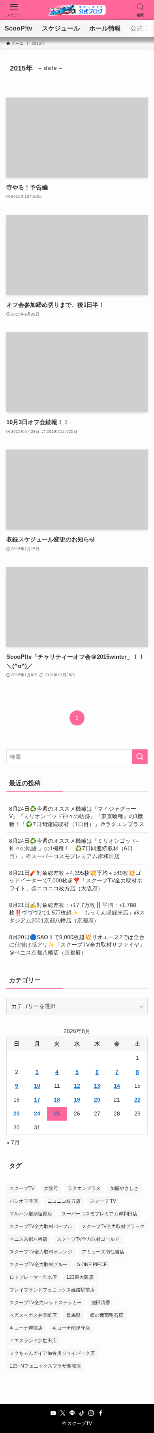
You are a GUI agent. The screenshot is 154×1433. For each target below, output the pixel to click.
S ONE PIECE (92, 1264)
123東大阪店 (80, 1277)
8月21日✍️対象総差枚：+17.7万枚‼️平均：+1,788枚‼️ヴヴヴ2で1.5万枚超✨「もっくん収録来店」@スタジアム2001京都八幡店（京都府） (77, 913)
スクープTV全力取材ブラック (113, 1226)
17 (37, 1099)
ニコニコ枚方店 (64, 1201)
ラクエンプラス (84, 1188)
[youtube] (53, 1413)
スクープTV (21, 1188)
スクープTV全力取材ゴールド (88, 1239)
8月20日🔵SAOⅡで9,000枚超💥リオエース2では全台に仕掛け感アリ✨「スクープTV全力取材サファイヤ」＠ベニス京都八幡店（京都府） (77, 945)
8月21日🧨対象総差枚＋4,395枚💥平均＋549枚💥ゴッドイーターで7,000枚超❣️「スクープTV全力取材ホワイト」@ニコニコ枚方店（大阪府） (76, 881)
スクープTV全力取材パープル (40, 1226)
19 (77, 1099)
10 (37, 1086)
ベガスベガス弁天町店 (33, 1315)
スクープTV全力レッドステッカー (45, 1302)
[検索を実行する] (140, 756)
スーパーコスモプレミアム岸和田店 (99, 1214)
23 (16, 1113)
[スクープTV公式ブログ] (77, 10)
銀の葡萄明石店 (106, 1315)
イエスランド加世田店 (33, 1340)
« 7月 (13, 1142)
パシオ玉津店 (23, 1201)
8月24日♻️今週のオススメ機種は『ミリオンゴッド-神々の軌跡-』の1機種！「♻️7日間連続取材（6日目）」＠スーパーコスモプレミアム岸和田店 (73, 848)
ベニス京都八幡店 (28, 1239)
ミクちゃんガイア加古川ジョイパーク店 (52, 1353)
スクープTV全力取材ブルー (38, 1264)
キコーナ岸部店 (26, 1328)
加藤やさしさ (124, 1188)
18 (57, 1099)
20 (97, 1099)
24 (37, 1113)
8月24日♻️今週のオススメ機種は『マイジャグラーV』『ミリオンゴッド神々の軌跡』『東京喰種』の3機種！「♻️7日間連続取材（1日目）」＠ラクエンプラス (76, 816)
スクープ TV (103, 1201)
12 (77, 1086)
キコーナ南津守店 (71, 1328)
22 (137, 1099)
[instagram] (91, 1413)
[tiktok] (81, 1413)
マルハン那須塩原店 (30, 1214)
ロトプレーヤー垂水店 (33, 1277)
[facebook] (100, 1413)
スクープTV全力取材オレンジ (40, 1252)
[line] (72, 1413)
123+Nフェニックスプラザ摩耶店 (45, 1366)
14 (117, 1086)
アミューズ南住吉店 (103, 1252)
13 (97, 1086)
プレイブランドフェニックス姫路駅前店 (52, 1290)
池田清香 (100, 1302)
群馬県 (73, 1315)
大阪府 (51, 1188)
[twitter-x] (62, 1413)
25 (57, 1113)
